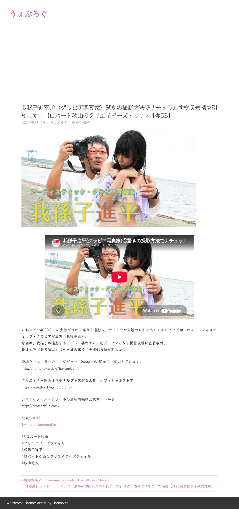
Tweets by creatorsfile (38, 424)
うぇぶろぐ (28, 13)
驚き (87, 122)
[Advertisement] (119, 62)
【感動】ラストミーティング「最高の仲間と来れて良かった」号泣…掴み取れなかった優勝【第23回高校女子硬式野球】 (120, 486)
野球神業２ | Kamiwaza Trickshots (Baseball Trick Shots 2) (67, 480)
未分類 (76, 122)
